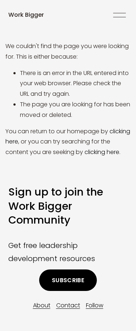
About (41, 305)
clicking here (102, 152)
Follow (94, 305)
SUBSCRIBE (68, 280)
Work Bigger (26, 15)
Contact (68, 305)
